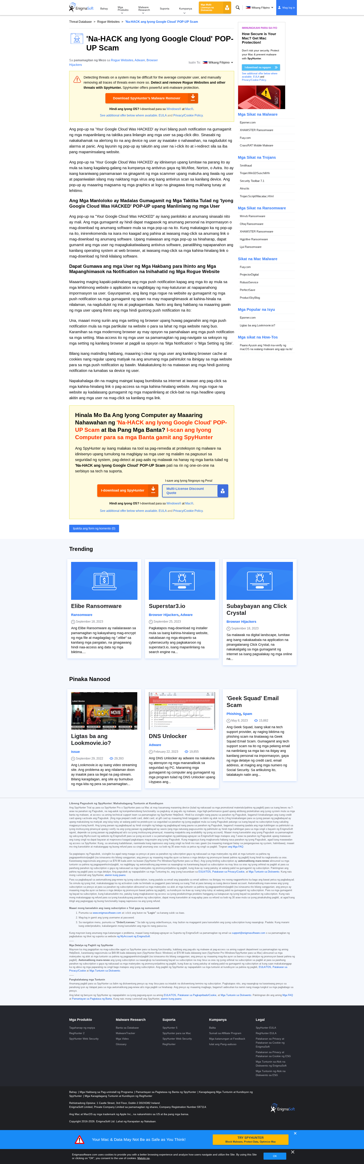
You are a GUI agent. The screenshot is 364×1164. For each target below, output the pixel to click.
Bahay (104, 8)
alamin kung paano (115, 875)
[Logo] (81, 7)
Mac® (189, 109)
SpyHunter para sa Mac (176, 1033)
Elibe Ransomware (96, 606)
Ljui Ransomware (250, 247)
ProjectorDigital (249, 274)
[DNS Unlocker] (182, 711)
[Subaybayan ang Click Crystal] (260, 581)
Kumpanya (185, 8)
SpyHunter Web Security (84, 1038)
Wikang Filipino (261, 7)
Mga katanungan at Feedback (227, 1038)
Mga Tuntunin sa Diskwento (264, 871)
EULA (163, 115)
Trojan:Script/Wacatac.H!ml (257, 196)
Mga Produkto (123, 8)
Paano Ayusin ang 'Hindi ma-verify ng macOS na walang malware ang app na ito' (266, 347)
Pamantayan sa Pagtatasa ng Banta (92, 998)
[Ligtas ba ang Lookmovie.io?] (104, 711)
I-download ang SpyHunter (122, 490)
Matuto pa (143, 1158)
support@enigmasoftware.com (248, 933)
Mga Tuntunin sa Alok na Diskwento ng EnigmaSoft (271, 1063)
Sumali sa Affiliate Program (225, 1033)
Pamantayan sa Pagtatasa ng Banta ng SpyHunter (166, 1091)
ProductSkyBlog (250, 297)
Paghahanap (238, 7)
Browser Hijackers (164, 615)
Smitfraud (246, 165)
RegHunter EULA (266, 1033)
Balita (212, 1027)
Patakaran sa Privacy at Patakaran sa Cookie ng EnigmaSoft (270, 1042)
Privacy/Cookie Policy (188, 115)
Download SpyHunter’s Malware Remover (146, 98)
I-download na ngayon (258, 67)
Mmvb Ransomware (252, 216)
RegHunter (169, 1044)
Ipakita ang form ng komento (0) (94, 528)
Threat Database (80, 21)
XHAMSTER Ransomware (256, 130)
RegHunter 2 (77, 1033)
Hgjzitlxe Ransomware (254, 239)
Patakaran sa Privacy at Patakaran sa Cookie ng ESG (273, 1054)
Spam (247, 714)
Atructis (244, 188)
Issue (75, 752)
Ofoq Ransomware (251, 223)
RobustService (249, 282)
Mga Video (122, 1038)
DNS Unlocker (168, 736)
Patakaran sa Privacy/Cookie (228, 871)
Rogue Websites (108, 21)
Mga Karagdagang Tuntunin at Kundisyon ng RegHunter (118, 1095)
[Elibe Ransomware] (104, 581)
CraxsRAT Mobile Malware (256, 145)
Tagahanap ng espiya (82, 1027)
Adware (140, 60)
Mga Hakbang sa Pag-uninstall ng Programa (107, 1091)
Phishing (234, 714)
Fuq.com (245, 137)
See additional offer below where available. (129, 115)
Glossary (121, 1044)
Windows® (173, 109)
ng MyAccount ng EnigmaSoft (133, 936)
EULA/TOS (204, 871)
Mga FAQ (287, 995)
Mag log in (288, 7)
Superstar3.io (167, 606)
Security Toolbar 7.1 (252, 180)
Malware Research (144, 8)
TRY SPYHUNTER (250, 1139)
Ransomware (81, 615)
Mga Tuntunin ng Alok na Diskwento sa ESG (271, 1073)
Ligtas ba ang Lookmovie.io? (257, 325)
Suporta (164, 8)
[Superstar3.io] (182, 581)
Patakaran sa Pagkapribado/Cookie (197, 995)
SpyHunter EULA (266, 1027)
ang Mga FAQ (235, 846)
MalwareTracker (125, 1033)
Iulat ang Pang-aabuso (222, 1044)
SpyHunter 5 (169, 1027)
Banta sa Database (127, 1027)
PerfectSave (247, 290)
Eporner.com (248, 122)
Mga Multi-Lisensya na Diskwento (207, 7)
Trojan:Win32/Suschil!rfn (255, 173)
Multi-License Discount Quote (185, 491)
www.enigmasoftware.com (107, 913)
